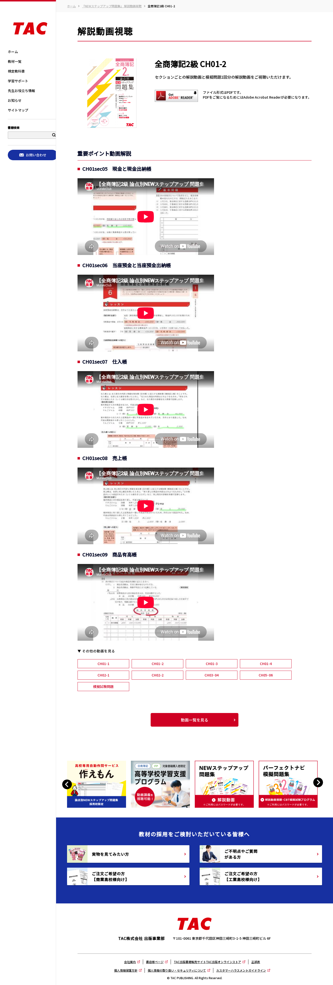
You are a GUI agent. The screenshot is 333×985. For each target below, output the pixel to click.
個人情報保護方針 (125, 970)
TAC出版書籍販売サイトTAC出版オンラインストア (207, 962)
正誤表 (255, 962)
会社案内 (130, 962)
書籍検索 (14, 128)
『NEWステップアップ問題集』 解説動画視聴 (112, 6)
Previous (68, 784)
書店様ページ (155, 962)
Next (318, 782)
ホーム (71, 6)
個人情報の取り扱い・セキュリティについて (177, 970)
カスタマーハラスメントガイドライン (241, 970)
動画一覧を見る (194, 720)
